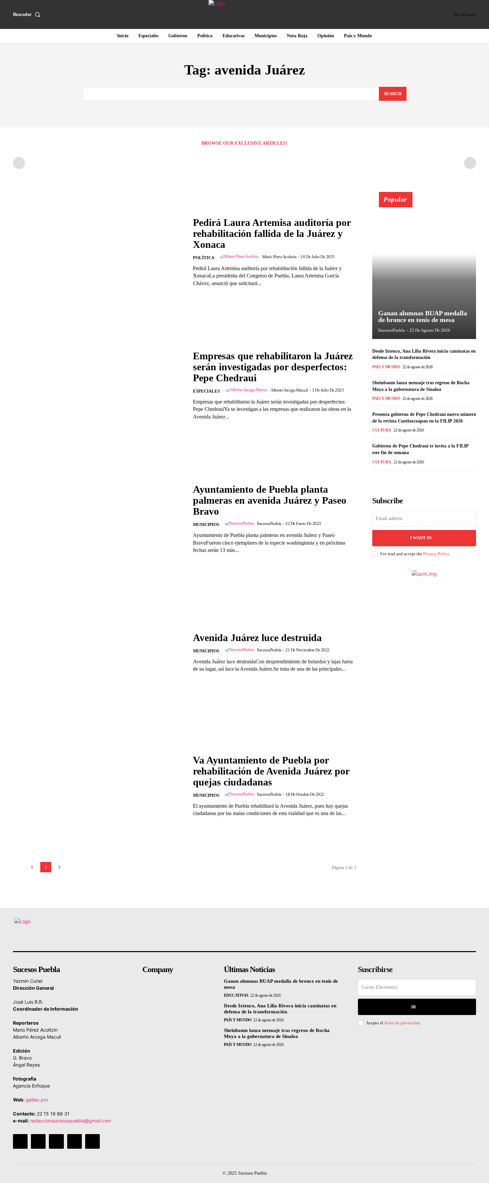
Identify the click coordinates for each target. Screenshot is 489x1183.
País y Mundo (386, 367)
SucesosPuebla (269, 523)
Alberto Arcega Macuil (289, 390)
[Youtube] (92, 1141)
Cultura (381, 430)
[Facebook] (20, 1141)
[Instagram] (38, 1141)
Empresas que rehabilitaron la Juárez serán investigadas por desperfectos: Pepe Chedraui (273, 366)
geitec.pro (37, 1099)
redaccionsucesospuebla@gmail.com (70, 1120)
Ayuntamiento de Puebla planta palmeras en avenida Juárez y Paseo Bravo (269, 500)
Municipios (206, 524)
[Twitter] (74, 1141)
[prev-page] (19, 163)
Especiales (206, 391)
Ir (413, 1006)
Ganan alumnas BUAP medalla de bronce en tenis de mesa (422, 316)
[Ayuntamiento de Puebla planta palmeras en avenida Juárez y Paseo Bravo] (99, 519)
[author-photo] (240, 256)
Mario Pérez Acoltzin (279, 256)
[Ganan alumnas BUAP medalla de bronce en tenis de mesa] (424, 269)
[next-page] (73, 867)
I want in (420, 537)
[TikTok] (56, 1141)
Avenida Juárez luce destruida (257, 637)
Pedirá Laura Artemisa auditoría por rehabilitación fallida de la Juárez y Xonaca (272, 233)
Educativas (236, 995)
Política (203, 257)
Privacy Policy (436, 553)
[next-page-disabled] (470, 163)
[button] (28, 15)
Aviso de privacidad (402, 1022)
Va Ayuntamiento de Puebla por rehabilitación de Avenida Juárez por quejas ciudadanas (271, 771)
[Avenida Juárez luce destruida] (99, 652)
